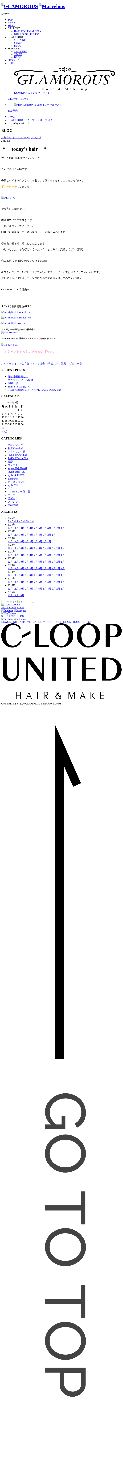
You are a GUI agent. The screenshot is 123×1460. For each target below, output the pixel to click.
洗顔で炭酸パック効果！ (54, 363)
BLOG (17, 45)
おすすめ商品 (15, 448)
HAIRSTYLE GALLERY (27, 31)
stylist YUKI (14, 485)
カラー (11, 488)
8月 (31, 528)
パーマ (11, 495)
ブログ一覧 (75, 363)
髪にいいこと (15, 444)
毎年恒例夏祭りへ (18, 376)
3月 (23, 521)
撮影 (10, 461)
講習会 (11, 498)
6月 (40, 528)
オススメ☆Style (21, 137)
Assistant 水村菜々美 (19, 491)
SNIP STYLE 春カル (19, 386)
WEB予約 (13, 98)
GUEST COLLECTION (27, 34)
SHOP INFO (20, 40)
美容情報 (13, 505)
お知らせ (6, 137)
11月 (16, 528)
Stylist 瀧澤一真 (16, 471)
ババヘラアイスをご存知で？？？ (20, 363)
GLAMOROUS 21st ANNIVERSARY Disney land (34, 389)
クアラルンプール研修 (20, 379)
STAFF (18, 42)
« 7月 (5, 431)
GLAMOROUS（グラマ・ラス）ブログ (30, 120)
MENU (11, 25)
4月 (19, 521)
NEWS (11, 22)
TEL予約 (24, 98)
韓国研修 (13, 383)
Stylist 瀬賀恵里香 (17, 455)
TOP (10, 19)
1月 (32, 521)
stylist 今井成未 (16, 475)
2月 (28, 521)
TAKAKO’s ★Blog (18, 458)
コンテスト (14, 465)
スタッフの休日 (17, 451)
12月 (10, 528)
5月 (14, 521)
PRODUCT (14, 60)
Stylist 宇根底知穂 (17, 468)
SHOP (4, 607)
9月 (27, 528)
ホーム (11, 116)
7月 (10, 521)
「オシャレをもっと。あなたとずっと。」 (30, 351)
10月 (22, 528)
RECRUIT (13, 63)
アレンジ (36, 137)
